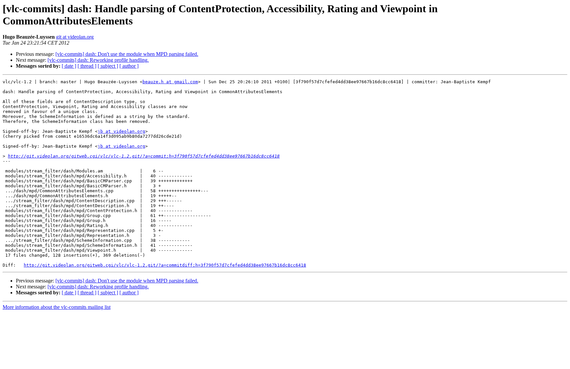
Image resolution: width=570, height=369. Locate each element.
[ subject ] (108, 66)
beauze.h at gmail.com (170, 81)
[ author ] (129, 66)
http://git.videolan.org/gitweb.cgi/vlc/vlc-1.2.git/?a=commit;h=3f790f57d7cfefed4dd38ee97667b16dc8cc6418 (144, 156)
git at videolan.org (75, 37)
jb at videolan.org (121, 131)
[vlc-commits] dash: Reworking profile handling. (98, 60)
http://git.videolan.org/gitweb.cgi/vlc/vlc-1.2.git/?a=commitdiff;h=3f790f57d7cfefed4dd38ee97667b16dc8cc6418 (165, 265)
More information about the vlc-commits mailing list (57, 307)
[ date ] (69, 66)
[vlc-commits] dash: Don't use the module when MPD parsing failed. (126, 54)
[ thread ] (87, 66)
